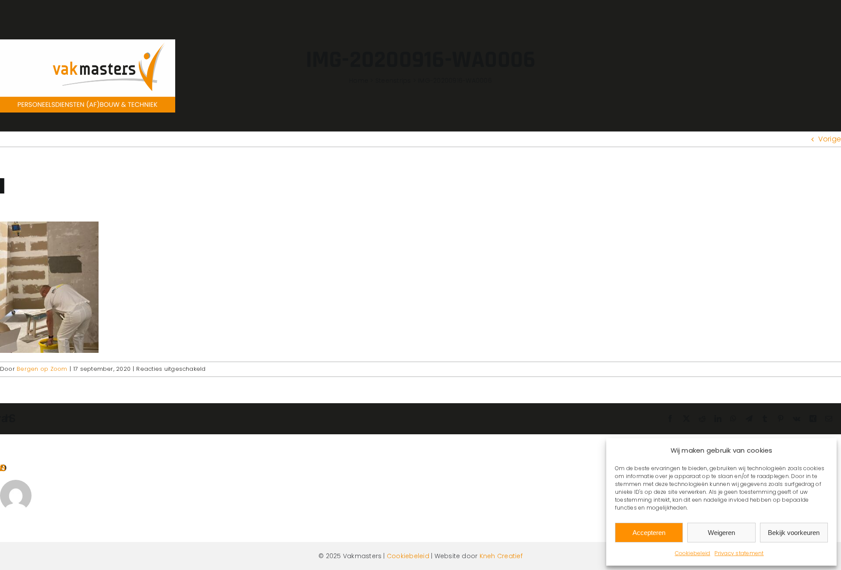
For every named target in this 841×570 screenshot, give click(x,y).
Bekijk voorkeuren (794, 532)
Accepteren (649, 532)
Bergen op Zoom (42, 369)
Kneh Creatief (501, 556)
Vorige (829, 139)
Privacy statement (738, 553)
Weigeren (721, 532)
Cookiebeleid (692, 553)
